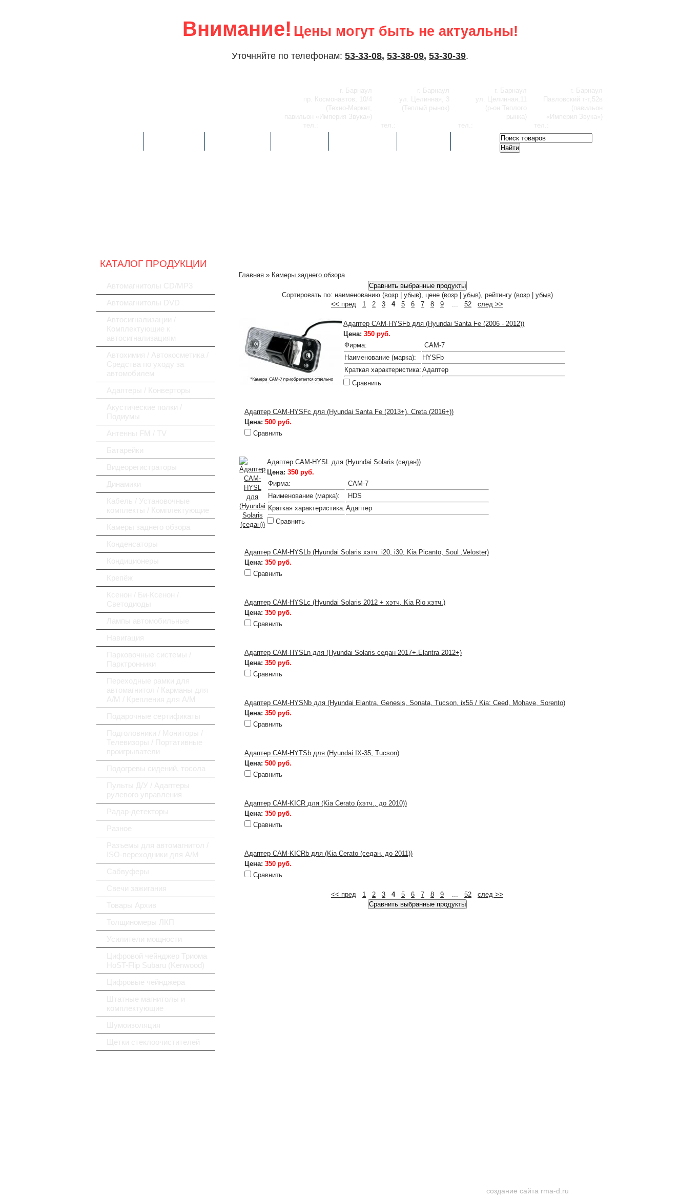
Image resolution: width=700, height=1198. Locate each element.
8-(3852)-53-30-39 (423, 125)
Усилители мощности (144, 939)
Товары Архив (131, 905)
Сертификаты (362, 141)
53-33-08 (363, 56)
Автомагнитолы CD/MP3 (150, 285)
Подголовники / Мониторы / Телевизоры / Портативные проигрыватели (155, 742)
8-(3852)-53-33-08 (346, 125)
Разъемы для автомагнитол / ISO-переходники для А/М (158, 850)
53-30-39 (447, 56)
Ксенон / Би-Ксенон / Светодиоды (143, 599)
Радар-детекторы (392, 235)
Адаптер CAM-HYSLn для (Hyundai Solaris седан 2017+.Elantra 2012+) (353, 652)
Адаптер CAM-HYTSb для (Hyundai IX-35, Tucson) (321, 753)
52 (467, 304)
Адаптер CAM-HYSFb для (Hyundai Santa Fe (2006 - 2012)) (433, 323)
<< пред (343, 304)
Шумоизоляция (133, 1025)
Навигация (125, 637)
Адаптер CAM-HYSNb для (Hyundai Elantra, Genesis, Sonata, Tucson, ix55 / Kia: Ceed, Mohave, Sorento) (404, 703)
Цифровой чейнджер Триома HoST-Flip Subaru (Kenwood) (157, 960)
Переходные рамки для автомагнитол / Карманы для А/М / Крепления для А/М (157, 690)
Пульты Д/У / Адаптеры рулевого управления (148, 790)
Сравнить (366, 383)
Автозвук (143, 235)
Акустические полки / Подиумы (144, 412)
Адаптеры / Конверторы (149, 390)
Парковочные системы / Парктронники (149, 659)
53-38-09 (405, 56)
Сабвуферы (558, 235)
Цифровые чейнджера (146, 982)
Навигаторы (475, 235)
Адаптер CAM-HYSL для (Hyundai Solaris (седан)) (344, 462)
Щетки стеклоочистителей (153, 1042)
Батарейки (125, 450)
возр (391, 295)
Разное (119, 828)
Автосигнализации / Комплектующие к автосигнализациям (141, 328)
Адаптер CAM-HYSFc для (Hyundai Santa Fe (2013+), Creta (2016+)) (349, 412)
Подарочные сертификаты (153, 716)
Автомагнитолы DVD (143, 302)
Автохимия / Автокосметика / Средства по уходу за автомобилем (158, 364)
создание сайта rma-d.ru (527, 1191)
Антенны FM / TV (137, 433)
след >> (490, 304)
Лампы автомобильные (148, 620)
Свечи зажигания (137, 888)
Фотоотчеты (237, 141)
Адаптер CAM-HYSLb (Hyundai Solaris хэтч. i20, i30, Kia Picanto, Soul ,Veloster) (366, 552)
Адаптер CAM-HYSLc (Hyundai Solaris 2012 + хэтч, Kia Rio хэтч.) (344, 602)
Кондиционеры (133, 560)
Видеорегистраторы (308, 235)
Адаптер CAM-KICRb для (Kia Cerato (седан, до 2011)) (328, 853)
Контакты (423, 141)
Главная (120, 141)
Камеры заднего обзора (148, 527)
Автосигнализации (225, 235)
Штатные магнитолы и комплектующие (146, 1004)
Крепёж (120, 577)
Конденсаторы (132, 544)
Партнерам (299, 141)
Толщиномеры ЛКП (140, 922)
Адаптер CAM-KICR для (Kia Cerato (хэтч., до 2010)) (325, 803)
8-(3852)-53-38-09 (501, 125)
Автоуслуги (174, 141)
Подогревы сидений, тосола (156, 768)
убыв (411, 295)
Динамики (124, 484)
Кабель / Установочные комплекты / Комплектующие (158, 505)
